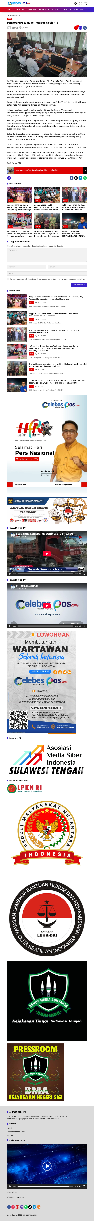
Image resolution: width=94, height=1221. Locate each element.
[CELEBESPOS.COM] (18, 3)
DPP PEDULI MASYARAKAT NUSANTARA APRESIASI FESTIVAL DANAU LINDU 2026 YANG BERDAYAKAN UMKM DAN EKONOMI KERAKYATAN (74, 233)
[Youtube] (17, 1207)
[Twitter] (76, 178)
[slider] (45, 1186)
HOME (9, 1128)
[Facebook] (71, 178)
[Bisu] (80, 574)
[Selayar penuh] (84, 574)
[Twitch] (22, 1207)
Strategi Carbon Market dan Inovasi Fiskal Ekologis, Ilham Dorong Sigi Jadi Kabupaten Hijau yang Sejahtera (46, 233)
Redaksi (15, 27)
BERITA (10, 19)
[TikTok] (30, 1207)
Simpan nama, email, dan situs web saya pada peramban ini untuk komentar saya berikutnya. (47, 279)
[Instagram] (13, 1207)
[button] (75, 3)
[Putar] (10, 574)
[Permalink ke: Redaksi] (9, 28)
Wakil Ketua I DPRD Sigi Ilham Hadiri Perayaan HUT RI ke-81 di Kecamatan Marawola (74, 207)
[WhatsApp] (85, 178)
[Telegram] (80, 178)
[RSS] (38, 1207)
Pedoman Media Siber (16, 1132)
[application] (47, 553)
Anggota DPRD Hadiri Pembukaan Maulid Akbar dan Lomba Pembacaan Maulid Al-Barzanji (47, 207)
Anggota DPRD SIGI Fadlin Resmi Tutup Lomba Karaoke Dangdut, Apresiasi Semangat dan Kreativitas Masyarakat (19, 207)
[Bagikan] (85, 28)
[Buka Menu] (80, 3)
